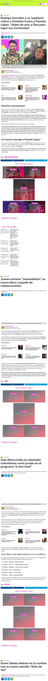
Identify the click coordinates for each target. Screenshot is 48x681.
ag (17, 157)
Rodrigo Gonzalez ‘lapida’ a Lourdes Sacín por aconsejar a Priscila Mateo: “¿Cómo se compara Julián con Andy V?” (8, 99)
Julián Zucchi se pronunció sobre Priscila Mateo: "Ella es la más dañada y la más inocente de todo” (34, 431)
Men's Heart (6, 15)
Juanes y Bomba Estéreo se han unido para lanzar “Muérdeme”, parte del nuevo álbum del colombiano (33, 348)
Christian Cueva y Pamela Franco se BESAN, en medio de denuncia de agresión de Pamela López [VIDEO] (14, 243)
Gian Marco (3, 471)
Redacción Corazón (9, 70)
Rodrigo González (5, 109)
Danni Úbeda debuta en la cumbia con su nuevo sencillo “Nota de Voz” (24, 190)
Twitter (36, 160)
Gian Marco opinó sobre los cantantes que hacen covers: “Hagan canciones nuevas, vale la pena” (32, 541)
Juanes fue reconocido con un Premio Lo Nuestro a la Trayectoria (9, 348)
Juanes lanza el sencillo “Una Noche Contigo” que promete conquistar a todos (8, 357)
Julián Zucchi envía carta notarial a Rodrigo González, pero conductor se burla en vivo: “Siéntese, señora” (8, 88)
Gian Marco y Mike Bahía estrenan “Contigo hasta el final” (8, 541)
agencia (14, 157)
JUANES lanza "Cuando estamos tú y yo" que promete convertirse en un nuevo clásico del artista (32, 357)
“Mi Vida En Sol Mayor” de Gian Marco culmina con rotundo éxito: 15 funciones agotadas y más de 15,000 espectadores (9, 533)
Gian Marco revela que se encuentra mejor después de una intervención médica (32, 532)
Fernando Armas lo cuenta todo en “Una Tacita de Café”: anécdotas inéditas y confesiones (13, 207)
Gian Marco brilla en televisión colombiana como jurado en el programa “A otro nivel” (35, 173)
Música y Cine (3, 345)
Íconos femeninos (28, 95)
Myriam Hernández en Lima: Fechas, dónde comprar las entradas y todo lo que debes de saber (35, 207)
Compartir (13, 160)
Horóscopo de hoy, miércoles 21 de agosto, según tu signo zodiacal (14, 250)
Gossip (2, 95)
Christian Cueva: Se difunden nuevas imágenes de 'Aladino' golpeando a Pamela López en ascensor (14, 256)
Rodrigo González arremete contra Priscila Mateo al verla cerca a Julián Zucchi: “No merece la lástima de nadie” (32, 99)
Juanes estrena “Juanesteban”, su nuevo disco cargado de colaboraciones (13, 173)
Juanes (29, 366)
